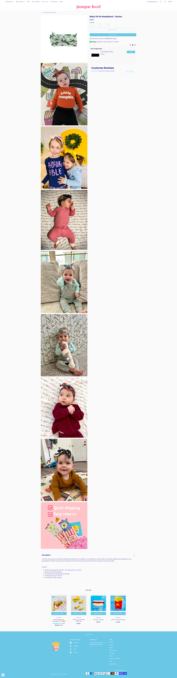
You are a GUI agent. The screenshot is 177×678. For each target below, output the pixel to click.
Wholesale (112, 653)
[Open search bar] (161, 1)
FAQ (110, 661)
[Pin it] (135, 45)
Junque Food (59, 617)
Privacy (111, 656)
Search (111, 642)
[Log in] (165, 1)
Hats (28, 1)
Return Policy (112, 650)
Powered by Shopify (62, 674)
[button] (88, 555)
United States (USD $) (152, 1)
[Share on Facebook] (130, 45)
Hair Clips (45, 1)
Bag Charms (36, 1)
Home (42, 12)
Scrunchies (53, 1)
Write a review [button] (130, 71)
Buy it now (113, 34)
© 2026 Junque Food (54, 674)
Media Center (113, 664)
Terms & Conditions (114, 658)
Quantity (92, 22)
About (111, 647)
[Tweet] (132, 45)
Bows (61, 1)
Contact (111, 645)
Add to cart (113, 29)
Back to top (89, 634)
